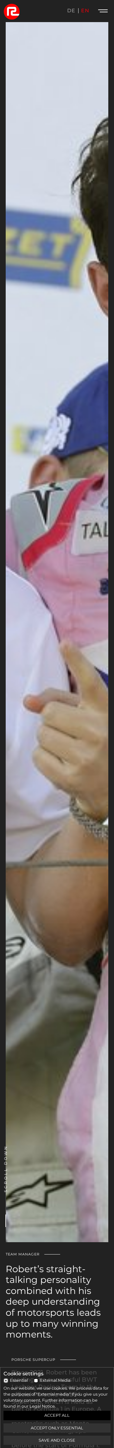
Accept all (57, 1415)
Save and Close (57, 1440)
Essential (19, 1380)
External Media (55, 1380)
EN (85, 11)
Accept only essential (57, 1428)
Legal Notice (42, 1406)
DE (71, 11)
